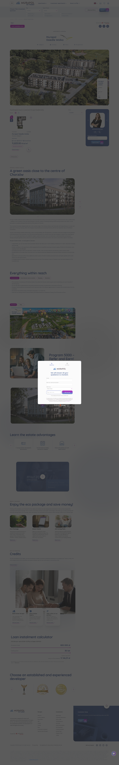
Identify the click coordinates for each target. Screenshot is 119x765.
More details (68, 401)
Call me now (67, 392)
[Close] (80, 361)
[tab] (52, 364)
